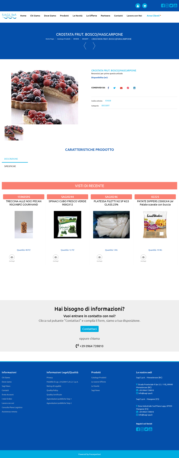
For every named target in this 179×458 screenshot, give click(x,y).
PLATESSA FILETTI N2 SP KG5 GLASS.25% (111, 203)
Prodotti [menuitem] (64, 15)
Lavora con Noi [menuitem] (134, 15)
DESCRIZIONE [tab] (11, 158)
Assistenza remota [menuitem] (9, 411)
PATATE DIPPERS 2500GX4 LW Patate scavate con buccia (155, 203)
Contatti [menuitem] (118, 15)
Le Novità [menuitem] (77, 15)
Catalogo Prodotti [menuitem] (98, 377)
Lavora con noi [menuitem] (8, 403)
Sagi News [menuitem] (6, 386)
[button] (44, 97)
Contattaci (89, 329)
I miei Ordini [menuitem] (7, 399)
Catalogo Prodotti (63, 39)
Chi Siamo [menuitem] (35, 15)
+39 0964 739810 (91, 346)
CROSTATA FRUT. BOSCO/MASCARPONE (112, 39)
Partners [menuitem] (105, 15)
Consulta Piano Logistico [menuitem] (12, 407)
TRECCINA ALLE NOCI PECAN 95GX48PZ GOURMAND (23, 203)
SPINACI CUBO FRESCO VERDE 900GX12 (67, 203)
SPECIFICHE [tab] (10, 166)
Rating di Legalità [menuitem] (54, 386)
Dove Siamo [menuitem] (50, 15)
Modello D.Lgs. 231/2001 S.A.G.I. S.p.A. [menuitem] (62, 382)
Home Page (50, 39)
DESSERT (85, 39)
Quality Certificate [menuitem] (54, 394)
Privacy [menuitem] (50, 377)
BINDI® (76, 39)
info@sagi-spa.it (145, 393)
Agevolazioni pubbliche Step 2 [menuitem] (59, 403)
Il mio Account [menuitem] (8, 394)
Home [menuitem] (23, 15)
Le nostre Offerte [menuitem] (98, 382)
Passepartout (95, 454)
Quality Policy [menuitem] (52, 390)
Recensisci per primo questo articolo (107, 73)
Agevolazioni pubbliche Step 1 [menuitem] (59, 399)
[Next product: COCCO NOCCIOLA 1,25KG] (94, 45)
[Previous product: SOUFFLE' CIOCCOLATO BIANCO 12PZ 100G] (85, 45)
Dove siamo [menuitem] (7, 382)
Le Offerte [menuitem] (91, 15)
